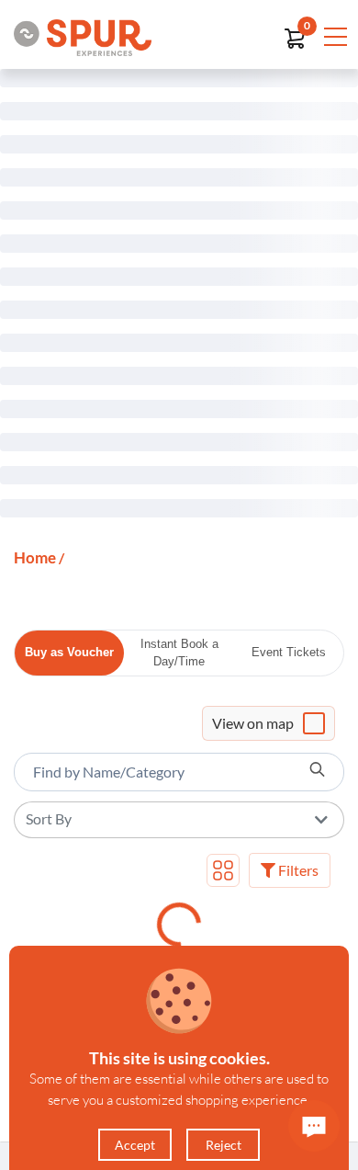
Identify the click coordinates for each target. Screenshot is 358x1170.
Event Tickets (289, 652)
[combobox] (179, 772)
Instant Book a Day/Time (179, 653)
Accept (135, 1145)
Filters (297, 870)
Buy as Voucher (69, 652)
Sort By (49, 818)
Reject (223, 1145)
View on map (253, 723)
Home (35, 557)
